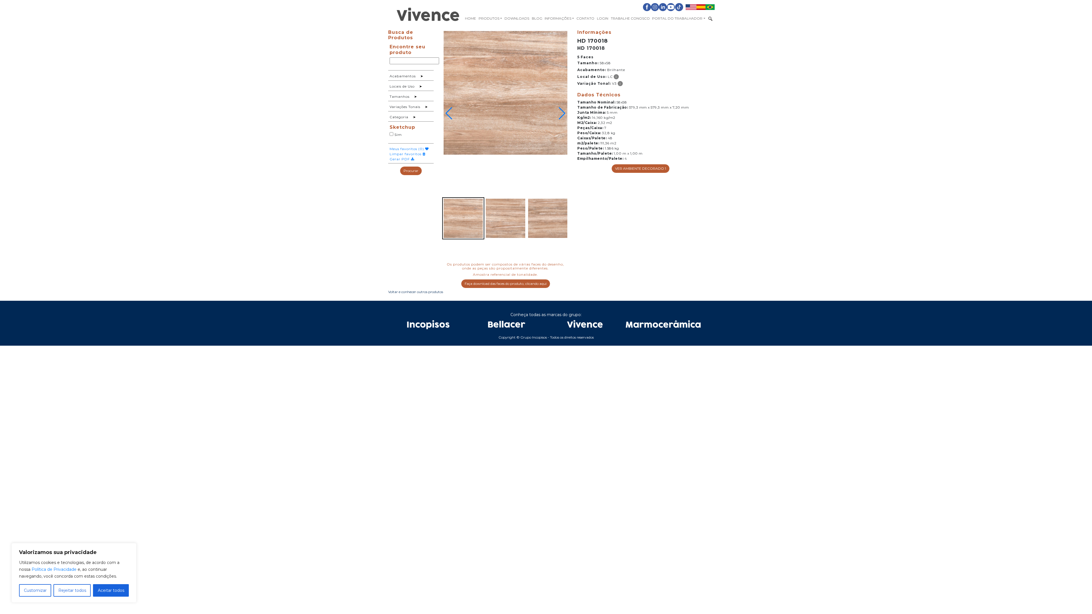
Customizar (35, 590)
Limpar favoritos (406, 154)
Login (602, 18)
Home (470, 18)
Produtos (489, 18)
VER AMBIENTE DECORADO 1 (640, 168)
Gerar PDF (400, 159)
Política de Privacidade (54, 569)
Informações (558, 18)
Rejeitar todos (72, 590)
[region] (73, 573)
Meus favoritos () (407, 149)
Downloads (516, 18)
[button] (449, 113)
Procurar (411, 171)
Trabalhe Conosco (630, 18)
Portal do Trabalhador (677, 18)
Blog (537, 18)
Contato (585, 18)
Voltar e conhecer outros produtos (415, 292)
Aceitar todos (111, 590)
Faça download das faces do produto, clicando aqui (506, 283)
